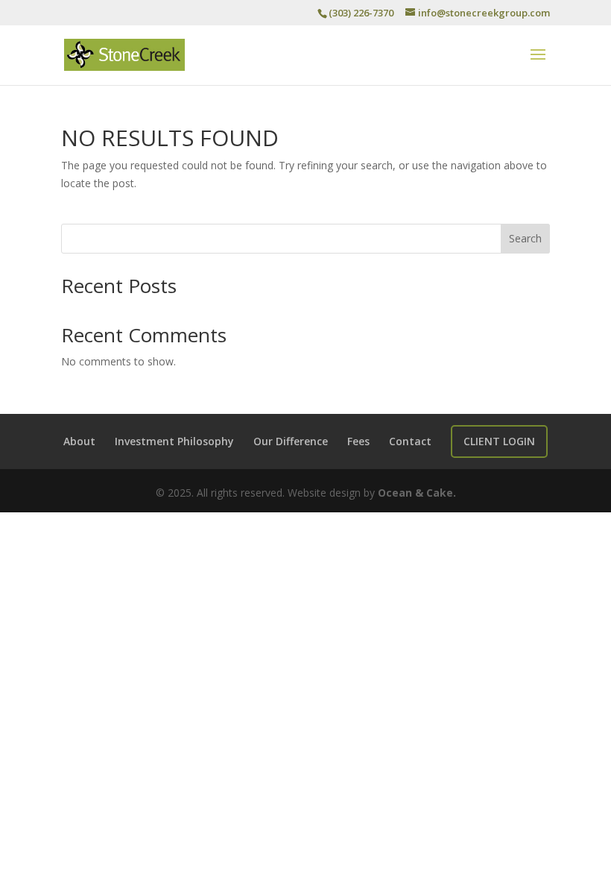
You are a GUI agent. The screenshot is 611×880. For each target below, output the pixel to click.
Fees (358, 441)
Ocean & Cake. (417, 492)
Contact (410, 441)
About (79, 441)
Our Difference (290, 441)
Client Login (499, 441)
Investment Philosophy (174, 441)
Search (525, 238)
